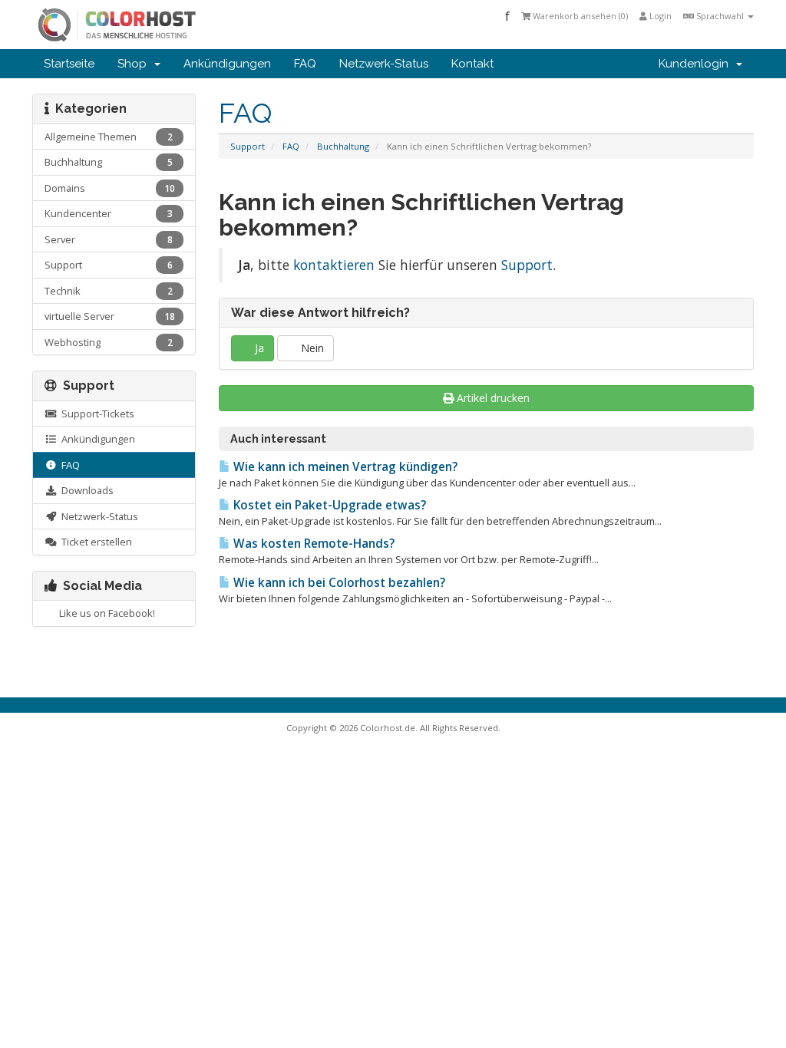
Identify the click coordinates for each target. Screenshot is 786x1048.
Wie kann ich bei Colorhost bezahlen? (337, 583)
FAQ (305, 64)
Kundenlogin (697, 64)
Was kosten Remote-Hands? (312, 544)
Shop (135, 64)
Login (659, 15)
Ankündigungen (227, 64)
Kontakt (472, 64)
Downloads (85, 490)
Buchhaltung (343, 146)
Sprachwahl (720, 15)
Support (247, 146)
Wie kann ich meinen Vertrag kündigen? (343, 467)
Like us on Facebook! (104, 613)
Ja (258, 348)
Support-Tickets (95, 413)
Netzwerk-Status (383, 64)
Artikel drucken (493, 398)
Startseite (69, 64)
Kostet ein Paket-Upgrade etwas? (328, 505)
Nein (311, 348)
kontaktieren (334, 264)
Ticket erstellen (94, 542)
